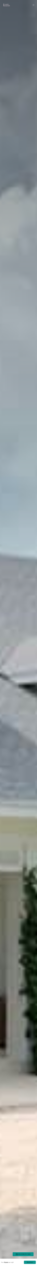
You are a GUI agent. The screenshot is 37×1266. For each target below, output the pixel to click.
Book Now (30, 1262)
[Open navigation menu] (33, 5)
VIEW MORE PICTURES (24, 1254)
